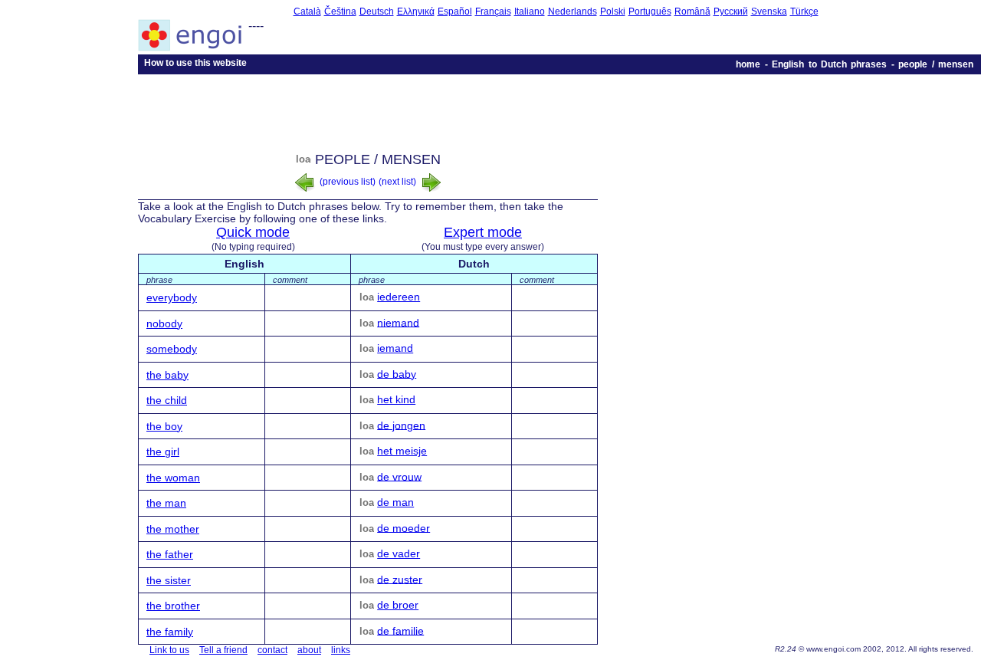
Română (692, 11)
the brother (173, 605)
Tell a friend (223, 650)
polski (612, 11)
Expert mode (483, 232)
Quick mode (253, 232)
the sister (168, 580)
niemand (398, 322)
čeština (340, 11)
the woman (173, 477)
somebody (171, 349)
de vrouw (399, 476)
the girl (162, 451)
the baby (167, 375)
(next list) (398, 181)
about (309, 650)
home (748, 64)
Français (493, 11)
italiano (529, 11)
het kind (396, 399)
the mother (172, 529)
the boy (164, 426)
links (340, 650)
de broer (397, 605)
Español (455, 11)
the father (169, 554)
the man (166, 503)
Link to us (169, 650)
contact (272, 650)
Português (649, 11)
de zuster (399, 579)
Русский (731, 11)
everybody (171, 297)
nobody (164, 323)
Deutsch (376, 11)
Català (307, 11)
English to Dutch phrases (829, 64)
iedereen (398, 297)
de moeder (403, 527)
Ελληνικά (416, 11)
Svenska (769, 11)
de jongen (401, 425)
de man (395, 502)
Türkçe (804, 11)
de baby (396, 373)
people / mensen (935, 64)
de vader (398, 553)
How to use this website (195, 62)
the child (166, 400)
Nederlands (572, 11)
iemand (395, 348)
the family (169, 632)
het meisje (402, 451)
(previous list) (346, 181)
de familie (400, 630)
